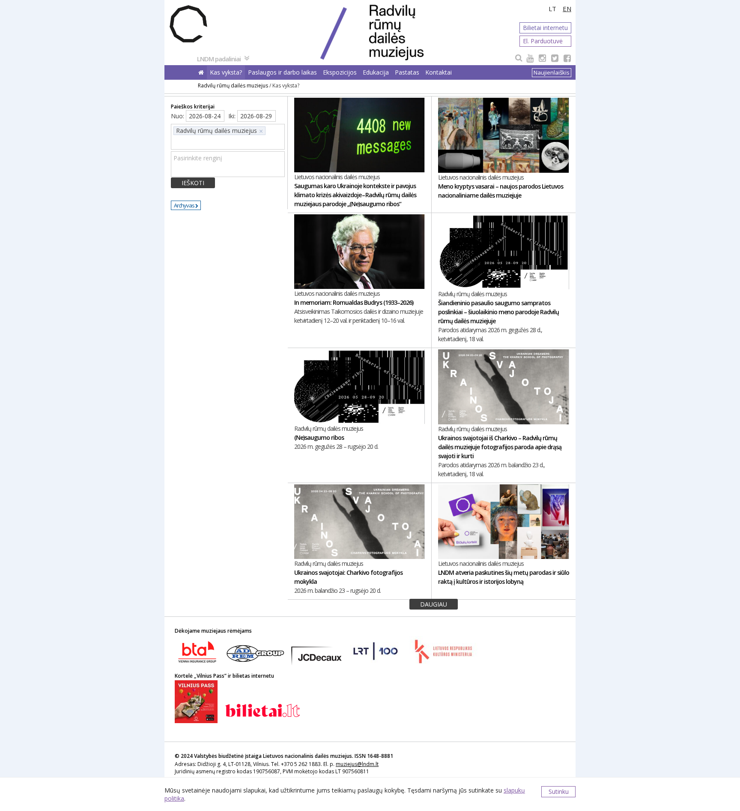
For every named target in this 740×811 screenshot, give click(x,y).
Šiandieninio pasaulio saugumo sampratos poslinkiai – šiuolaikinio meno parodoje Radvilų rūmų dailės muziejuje (498, 312)
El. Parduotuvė (543, 41)
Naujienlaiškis (552, 72)
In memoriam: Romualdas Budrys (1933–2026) (353, 302)
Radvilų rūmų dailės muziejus (233, 85)
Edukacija (376, 72)
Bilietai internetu (545, 28)
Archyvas (184, 205)
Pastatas (407, 72)
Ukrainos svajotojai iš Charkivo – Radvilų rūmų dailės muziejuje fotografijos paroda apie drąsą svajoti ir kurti (499, 447)
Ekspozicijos (340, 72)
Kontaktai (438, 72)
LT (552, 8)
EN (567, 8)
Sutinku (559, 791)
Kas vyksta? (226, 72)
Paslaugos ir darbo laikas (282, 72)
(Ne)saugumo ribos (319, 437)
